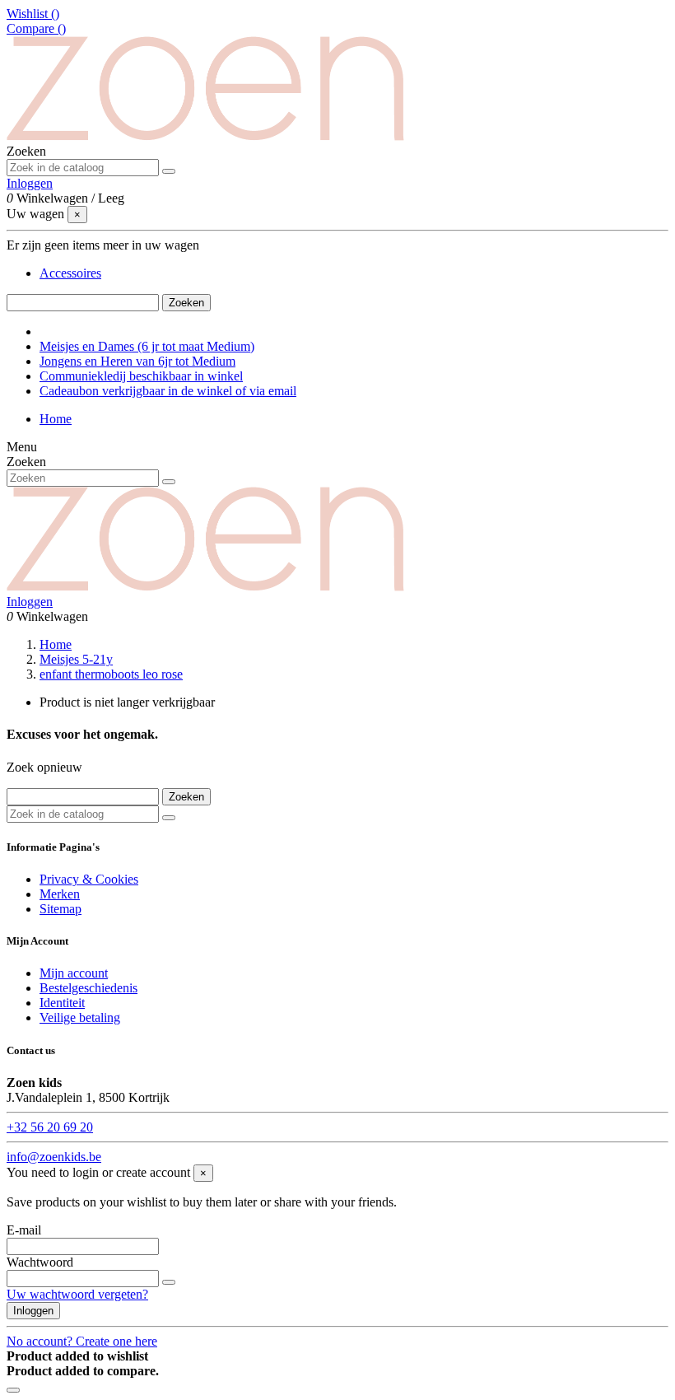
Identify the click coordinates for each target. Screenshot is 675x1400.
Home (56, 419)
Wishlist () (33, 14)
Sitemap (60, 909)
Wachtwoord (40, 1262)
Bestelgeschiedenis (88, 988)
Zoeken (186, 302)
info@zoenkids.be (54, 1157)
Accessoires (70, 273)
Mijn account (74, 973)
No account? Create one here (82, 1341)
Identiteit (62, 1003)
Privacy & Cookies (89, 879)
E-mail (24, 1230)
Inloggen (33, 1310)
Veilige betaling (80, 1017)
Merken (60, 894)
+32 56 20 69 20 (50, 1127)
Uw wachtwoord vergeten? (77, 1294)
